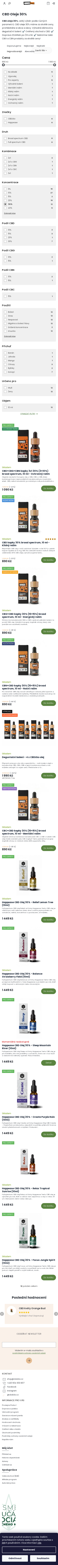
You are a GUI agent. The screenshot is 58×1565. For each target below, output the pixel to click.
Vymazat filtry (27, 413)
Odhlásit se (7, 1465)
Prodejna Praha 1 (9, 1405)
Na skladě (30, 72)
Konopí (30, 372)
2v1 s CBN (30, 165)
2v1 (30, 158)
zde (39, 1542)
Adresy (5, 1461)
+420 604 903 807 (16, 1383)
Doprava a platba (10, 1409)
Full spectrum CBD (30, 142)
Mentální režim (30, 87)
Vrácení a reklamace (11, 1426)
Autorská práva (8, 1483)
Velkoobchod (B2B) (10, 1476)
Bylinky (30, 368)
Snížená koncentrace (30, 327)
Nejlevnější (29, 46)
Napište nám (7, 1439)
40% (30, 208)
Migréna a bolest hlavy (30, 323)
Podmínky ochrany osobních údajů (17, 1436)
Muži (30, 387)
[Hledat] (9, 3)
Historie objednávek (11, 1458)
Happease (30, 122)
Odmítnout (15, 1558)
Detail (49, 1062)
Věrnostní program (10, 1412)
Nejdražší (41, 46)
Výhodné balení (30, 84)
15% (30, 196)
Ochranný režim (30, 103)
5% (30, 189)
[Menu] (53, 3)
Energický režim (30, 99)
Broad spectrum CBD (30, 138)
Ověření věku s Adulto (11, 1429)
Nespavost (30, 319)
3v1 (30, 173)
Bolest (30, 312)
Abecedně (30, 51)
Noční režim (30, 95)
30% (30, 204)
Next (56, 1314)
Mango (30, 360)
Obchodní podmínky (11, 1432)
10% (30, 192)
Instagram (12, 1390)
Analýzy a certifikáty (10, 1419)
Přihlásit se (30, 1361)
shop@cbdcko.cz (15, 1379)
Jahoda (30, 356)
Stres (30, 316)
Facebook (11, 1387)
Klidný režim (30, 91)
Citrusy (30, 364)
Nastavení (29, 1549)
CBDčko (30, 118)
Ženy (30, 391)
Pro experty (30, 80)
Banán (30, 353)
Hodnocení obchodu (11, 1422)
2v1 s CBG (30, 161)
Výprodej (30, 76)
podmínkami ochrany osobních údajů (29, 1353)
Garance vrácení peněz (12, 1415)
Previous (2, 1314)
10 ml (30, 407)
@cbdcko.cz (13, 1395)
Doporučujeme (14, 46)
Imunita (30, 331)
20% (30, 200)
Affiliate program (9, 1479)
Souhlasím (43, 1558)
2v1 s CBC (30, 169)
